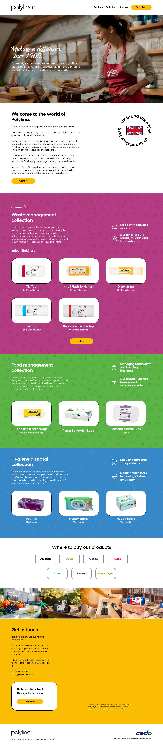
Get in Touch (141, 7)
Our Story (98, 7)
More (81, 341)
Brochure (124, 7)
